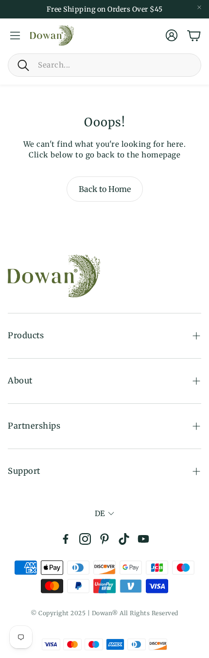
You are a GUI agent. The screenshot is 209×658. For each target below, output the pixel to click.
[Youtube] (143, 539)
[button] (104, 65)
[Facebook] (65, 539)
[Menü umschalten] (15, 35)
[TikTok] (124, 539)
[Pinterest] (104, 539)
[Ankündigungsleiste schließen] (199, 7)
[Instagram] (85, 539)
